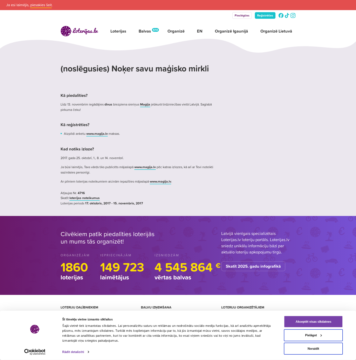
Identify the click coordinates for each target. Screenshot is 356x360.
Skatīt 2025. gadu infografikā (253, 266)
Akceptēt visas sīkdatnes (313, 321)
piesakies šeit (41, 5)
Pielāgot (311, 335)
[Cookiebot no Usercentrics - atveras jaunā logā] (35, 352)
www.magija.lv (97, 133)
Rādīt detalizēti (73, 352)
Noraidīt (313, 348)
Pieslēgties (242, 15)
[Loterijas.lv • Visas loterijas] (79, 31)
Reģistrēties (265, 15)
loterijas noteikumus (84, 197)
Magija (145, 104)
